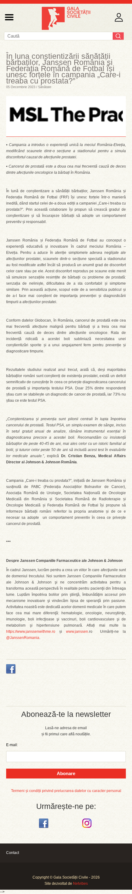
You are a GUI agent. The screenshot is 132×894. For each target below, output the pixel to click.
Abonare (66, 773)
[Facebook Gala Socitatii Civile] (44, 828)
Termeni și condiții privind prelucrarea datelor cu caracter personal (66, 791)
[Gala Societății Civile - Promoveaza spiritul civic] (66, 28)
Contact (12, 853)
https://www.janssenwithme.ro (30, 631)
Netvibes (80, 883)
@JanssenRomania (22, 638)
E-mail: (12, 745)
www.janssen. (77, 631)
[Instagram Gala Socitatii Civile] (87, 828)
